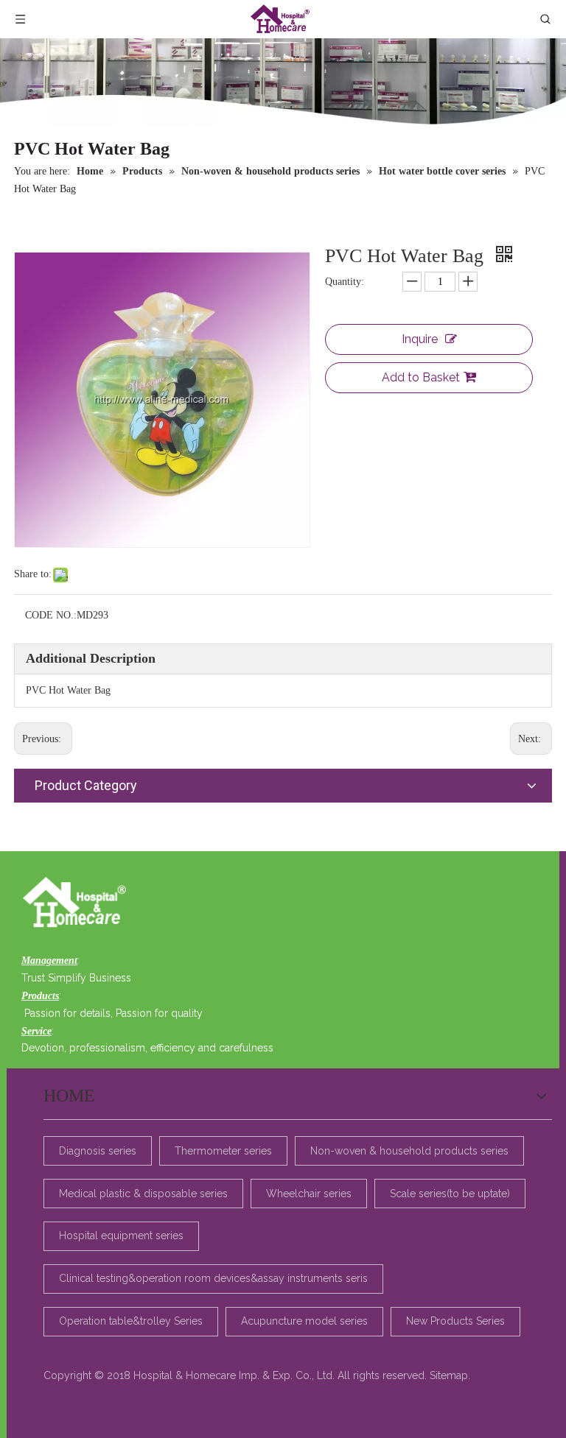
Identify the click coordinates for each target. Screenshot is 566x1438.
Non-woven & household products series (409, 1151)
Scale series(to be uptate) (450, 1193)
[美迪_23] (78, 903)
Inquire (420, 339)
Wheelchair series (309, 1193)
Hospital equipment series (121, 1235)
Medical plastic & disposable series (143, 1193)
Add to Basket (421, 377)
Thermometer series (223, 1151)
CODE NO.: (51, 615)
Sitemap (449, 1375)
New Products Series (455, 1321)
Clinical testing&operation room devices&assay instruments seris (213, 1278)
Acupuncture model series (304, 1321)
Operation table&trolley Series (131, 1321)
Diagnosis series (97, 1151)
